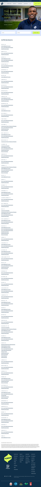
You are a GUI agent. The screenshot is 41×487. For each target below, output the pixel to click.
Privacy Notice (32, 476)
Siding (15, 461)
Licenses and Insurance (33, 467)
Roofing (15, 459)
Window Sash (33, 473)
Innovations (27, 459)
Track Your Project (33, 460)
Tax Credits (33, 471)
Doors (15, 463)
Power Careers (28, 456)
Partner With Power (28, 462)
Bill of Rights (33, 464)
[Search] (30, 3)
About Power (22, 456)
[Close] (40, 1)
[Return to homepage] (2, 3)
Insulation (15, 465)
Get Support (33, 456)
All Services (16, 456)
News (21, 461)
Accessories (16, 469)
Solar (15, 467)
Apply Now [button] (37, 3)
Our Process (33, 462)
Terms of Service (16, 477)
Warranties (33, 469)
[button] (8, 33)
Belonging (21, 459)
